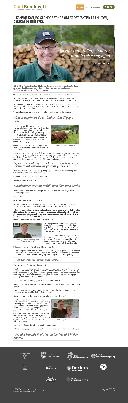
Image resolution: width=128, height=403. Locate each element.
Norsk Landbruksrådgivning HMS (24, 391)
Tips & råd (108, 7)
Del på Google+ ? (47, 94)
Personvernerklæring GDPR (20, 394)
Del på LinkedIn (61, 94)
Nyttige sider (95, 7)
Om (87, 7)
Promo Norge (111, 390)
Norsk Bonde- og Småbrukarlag (34, 390)
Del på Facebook (20, 94)
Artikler (80, 7)
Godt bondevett (30, 7)
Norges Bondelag (17, 390)
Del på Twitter (33, 94)
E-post (71, 94)
